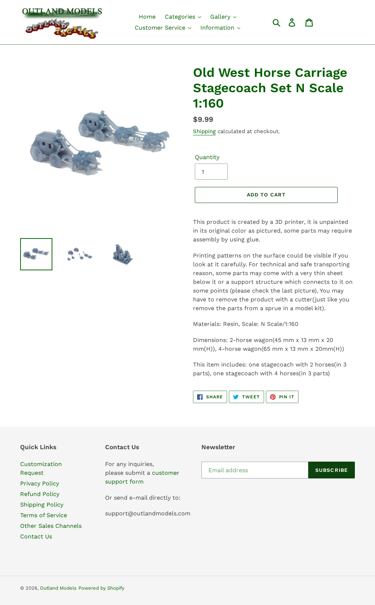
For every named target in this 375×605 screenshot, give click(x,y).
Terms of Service (43, 515)
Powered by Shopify (101, 588)
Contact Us (36, 536)
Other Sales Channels (51, 525)
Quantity (207, 157)
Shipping (204, 131)
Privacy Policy (39, 483)
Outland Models (58, 588)
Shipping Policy (41, 504)
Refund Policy (39, 494)
